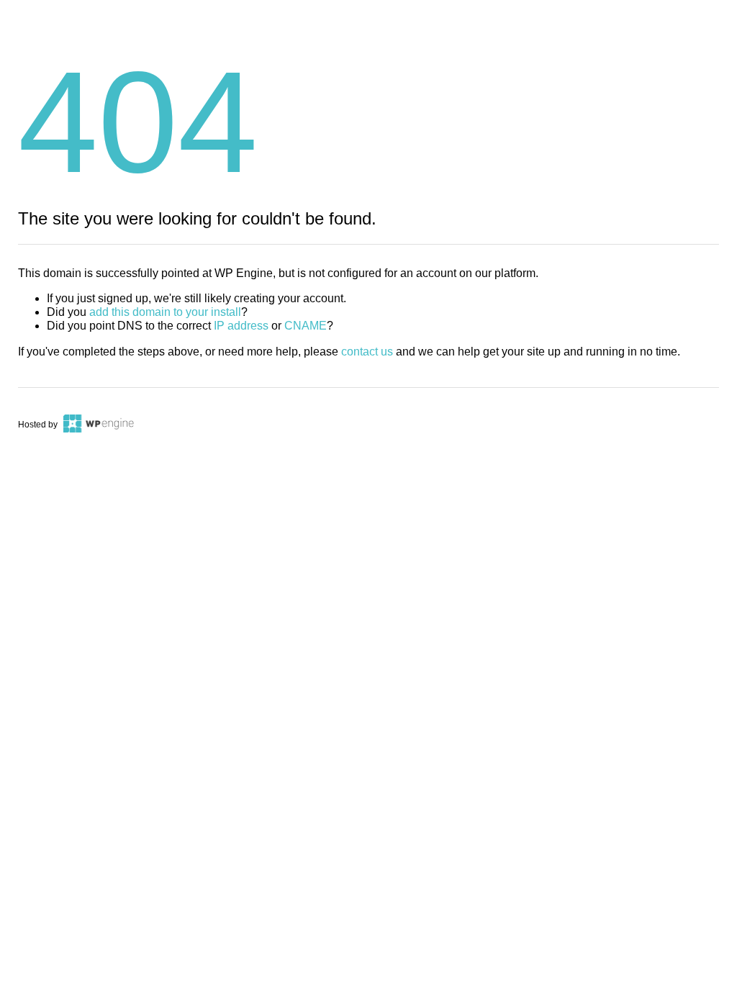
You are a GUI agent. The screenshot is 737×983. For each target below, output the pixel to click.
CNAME (305, 326)
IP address (241, 326)
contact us (367, 351)
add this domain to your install (165, 312)
